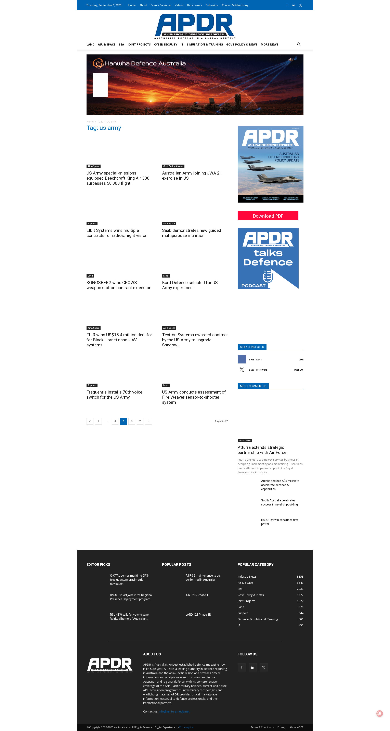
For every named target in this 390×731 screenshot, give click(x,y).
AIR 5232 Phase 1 (197, 595)
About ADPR (296, 727)
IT (182, 44)
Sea (121, 44)
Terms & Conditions (262, 727)
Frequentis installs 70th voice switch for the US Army (114, 395)
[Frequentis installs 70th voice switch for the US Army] (119, 371)
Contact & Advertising (235, 5)
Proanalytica (186, 727)
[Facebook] (287, 5)
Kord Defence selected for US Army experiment (190, 285)
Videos (179, 5)
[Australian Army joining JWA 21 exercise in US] (195, 152)
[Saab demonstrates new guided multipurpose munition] (195, 209)
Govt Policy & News (241, 44)
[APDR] (195, 24)
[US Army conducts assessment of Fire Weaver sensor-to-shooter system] (195, 371)
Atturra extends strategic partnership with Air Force (262, 450)
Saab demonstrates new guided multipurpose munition (191, 233)
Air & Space (106, 44)
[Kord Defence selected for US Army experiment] (195, 261)
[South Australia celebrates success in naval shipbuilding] (248, 505)
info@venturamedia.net (174, 711)
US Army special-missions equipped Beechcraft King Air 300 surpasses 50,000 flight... (118, 178)
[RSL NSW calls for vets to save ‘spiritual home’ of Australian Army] (97, 620)
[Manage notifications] (379, 713)
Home (132, 5)
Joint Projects (139, 44)
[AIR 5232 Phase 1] (172, 600)
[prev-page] (90, 421)
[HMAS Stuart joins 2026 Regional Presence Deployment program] (97, 600)
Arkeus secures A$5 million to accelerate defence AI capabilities (280, 485)
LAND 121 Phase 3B (198, 614)
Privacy (281, 727)
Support (92, 223)
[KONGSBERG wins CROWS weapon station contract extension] (119, 261)
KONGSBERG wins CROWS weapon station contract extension (119, 285)
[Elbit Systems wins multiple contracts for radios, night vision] (119, 209)
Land (90, 44)
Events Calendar (161, 5)
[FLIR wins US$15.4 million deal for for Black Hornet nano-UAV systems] (119, 313)
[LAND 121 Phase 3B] (172, 620)
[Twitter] (300, 5)
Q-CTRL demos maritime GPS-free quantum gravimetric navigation (129, 579)
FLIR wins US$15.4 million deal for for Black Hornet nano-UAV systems (119, 339)
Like (301, 359)
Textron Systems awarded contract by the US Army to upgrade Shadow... (195, 339)
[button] (298, 45)
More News (269, 44)
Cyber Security (165, 44)
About (143, 5)
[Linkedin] (294, 5)
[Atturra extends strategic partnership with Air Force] (270, 418)
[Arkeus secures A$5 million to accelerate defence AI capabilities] (248, 486)
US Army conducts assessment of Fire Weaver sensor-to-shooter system (194, 397)
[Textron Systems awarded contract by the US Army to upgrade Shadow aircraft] (195, 313)
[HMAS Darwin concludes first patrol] (248, 525)
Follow (298, 369)
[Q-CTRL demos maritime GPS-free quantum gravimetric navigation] (97, 581)
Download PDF (268, 216)
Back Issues (194, 5)
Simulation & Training (205, 44)
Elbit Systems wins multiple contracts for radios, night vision (117, 233)
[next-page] (148, 421)
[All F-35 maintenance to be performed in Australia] (172, 581)
